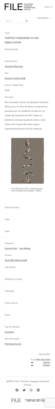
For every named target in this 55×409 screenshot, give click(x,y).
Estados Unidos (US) (15, 78)
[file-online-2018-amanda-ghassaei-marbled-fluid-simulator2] (27, 161)
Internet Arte (11, 248)
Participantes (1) (13, 344)
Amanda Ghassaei (14, 66)
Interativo (9, 332)
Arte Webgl (24, 248)
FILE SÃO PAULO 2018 (16, 260)
